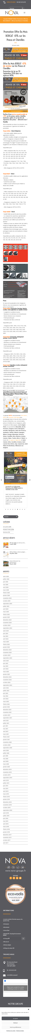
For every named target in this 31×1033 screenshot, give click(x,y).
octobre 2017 (6, 840)
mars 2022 (6, 701)
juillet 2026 (6, 579)
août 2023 (6, 660)
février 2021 (6, 737)
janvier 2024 (6, 647)
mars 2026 (6, 590)
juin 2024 (5, 633)
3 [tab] (10, 509)
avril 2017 (5, 843)
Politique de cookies (10, 1030)
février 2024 (6, 644)
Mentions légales (20, 1030)
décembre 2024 (7, 620)
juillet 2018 (6, 815)
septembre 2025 (7, 603)
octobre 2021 (6, 715)
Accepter (15, 1018)
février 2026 (6, 592)
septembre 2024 (7, 628)
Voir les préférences (15, 1027)
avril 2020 (5, 761)
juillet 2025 (6, 606)
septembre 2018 (7, 810)
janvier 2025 (6, 617)
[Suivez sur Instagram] (14, 878)
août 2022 (6, 688)
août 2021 (6, 720)
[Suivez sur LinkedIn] (17, 878)
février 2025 (6, 614)
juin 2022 (5, 693)
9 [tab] (24, 509)
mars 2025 (6, 611)
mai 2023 (5, 666)
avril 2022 (5, 698)
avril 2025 (5, 609)
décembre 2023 (7, 650)
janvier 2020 (6, 766)
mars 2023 (6, 671)
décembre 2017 (7, 834)
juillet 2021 (6, 723)
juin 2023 (5, 663)
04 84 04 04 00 (21, 2)
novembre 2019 (7, 772)
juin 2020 (5, 756)
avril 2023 (5, 669)
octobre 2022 (6, 682)
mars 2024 (6, 641)
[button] (28, 1009)
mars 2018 (6, 826)
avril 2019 (5, 791)
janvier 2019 (6, 799)
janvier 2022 (6, 707)
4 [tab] (12, 509)
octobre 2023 (6, 655)
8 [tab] (22, 509)
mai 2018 (5, 821)
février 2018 (6, 829)
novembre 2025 (7, 598)
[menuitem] (13, 920)
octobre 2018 (6, 807)
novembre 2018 (7, 805)
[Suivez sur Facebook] (10, 878)
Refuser (15, 1023)
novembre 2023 (7, 652)
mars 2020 (6, 764)
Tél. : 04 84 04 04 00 (11, 970)
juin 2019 (5, 785)
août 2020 (6, 750)
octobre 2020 (6, 745)
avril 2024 (5, 639)
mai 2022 (5, 696)
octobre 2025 (6, 601)
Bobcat (5, 417)
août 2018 (6, 813)
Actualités (6, 527)
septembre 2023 (7, 658)
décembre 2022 (7, 677)
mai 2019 (5, 788)
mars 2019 (6, 794)
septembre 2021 (7, 718)
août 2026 (6, 576)
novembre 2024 (7, 622)
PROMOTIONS (7, 529)
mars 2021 (6, 734)
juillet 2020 (6, 753)
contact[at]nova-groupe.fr (12, 975)
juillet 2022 (6, 690)
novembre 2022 (7, 679)
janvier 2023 (6, 674)
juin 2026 (5, 582)
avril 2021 (5, 731)
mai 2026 (5, 584)
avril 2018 (5, 824)
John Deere (24, 415)
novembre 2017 (7, 837)
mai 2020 (5, 758)
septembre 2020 (7, 747)
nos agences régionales (15, 440)
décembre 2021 (7, 709)
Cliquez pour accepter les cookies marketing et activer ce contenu (15, 988)
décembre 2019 (7, 769)
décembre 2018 (7, 802)
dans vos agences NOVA (12, 74)
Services (5, 532)
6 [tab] (17, 509)
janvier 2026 (6, 595)
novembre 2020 (7, 742)
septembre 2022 (7, 685)
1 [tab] (5, 509)
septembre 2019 (7, 777)
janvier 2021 (6, 739)
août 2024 (6, 631)
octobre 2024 (6, 625)
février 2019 (6, 796)
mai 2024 (5, 636)
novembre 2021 (7, 712)
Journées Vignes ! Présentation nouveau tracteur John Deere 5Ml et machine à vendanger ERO (15, 488)
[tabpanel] (15, 480)
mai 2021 (5, 728)
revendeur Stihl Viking (14, 417)
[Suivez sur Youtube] (20, 878)
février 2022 (6, 704)
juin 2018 (5, 818)
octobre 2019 (6, 775)
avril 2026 (5, 587)
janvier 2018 (6, 832)
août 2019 (6, 780)
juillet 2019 (6, 783)
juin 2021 (5, 726)
